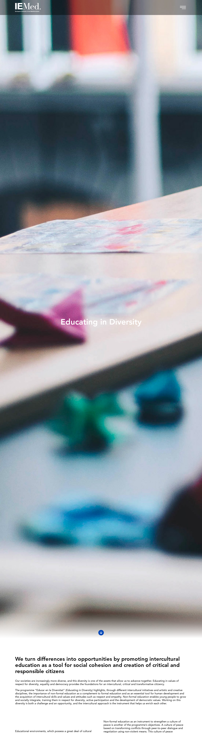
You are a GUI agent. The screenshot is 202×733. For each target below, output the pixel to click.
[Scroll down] (101, 632)
